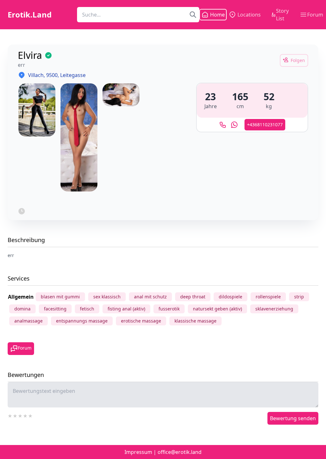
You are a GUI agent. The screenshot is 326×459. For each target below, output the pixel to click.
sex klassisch (107, 297)
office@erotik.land (180, 452)
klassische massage (195, 321)
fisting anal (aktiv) (126, 309)
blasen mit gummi (60, 297)
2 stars (15, 415)
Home (213, 14)
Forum (315, 14)
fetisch (87, 309)
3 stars (20, 415)
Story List (282, 14)
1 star (10, 415)
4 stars (25, 415)
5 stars (30, 415)
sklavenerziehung (274, 309)
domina (22, 309)
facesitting (55, 309)
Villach (36, 75)
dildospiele (230, 297)
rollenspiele (268, 297)
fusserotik (169, 309)
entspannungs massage (82, 321)
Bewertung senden (293, 418)
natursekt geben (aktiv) (217, 309)
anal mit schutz (150, 297)
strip (299, 297)
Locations (249, 14)
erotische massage (141, 321)
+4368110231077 (265, 125)
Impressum (138, 452)
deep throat (192, 297)
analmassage (28, 321)
